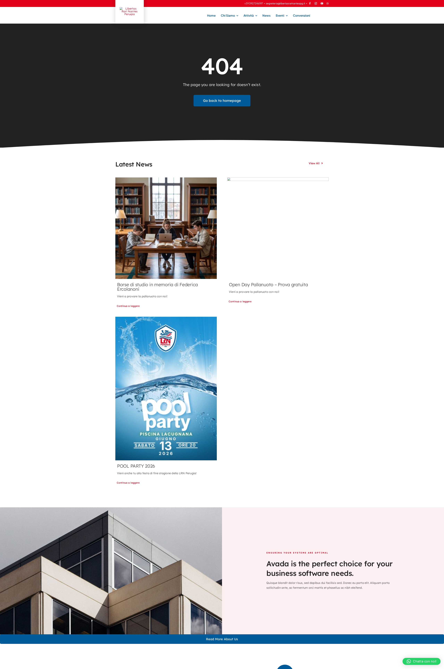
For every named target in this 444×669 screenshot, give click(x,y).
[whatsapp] (328, 3)
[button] (422, 661)
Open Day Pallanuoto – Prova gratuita (268, 284)
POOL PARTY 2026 (136, 466)
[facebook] (310, 3)
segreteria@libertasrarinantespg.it (285, 3)
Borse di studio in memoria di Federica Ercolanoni (157, 287)
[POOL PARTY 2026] (166, 388)
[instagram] (316, 3)
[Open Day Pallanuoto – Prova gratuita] (278, 228)
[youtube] (322, 3)
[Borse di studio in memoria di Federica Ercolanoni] (166, 228)
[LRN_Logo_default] (129, 8)
